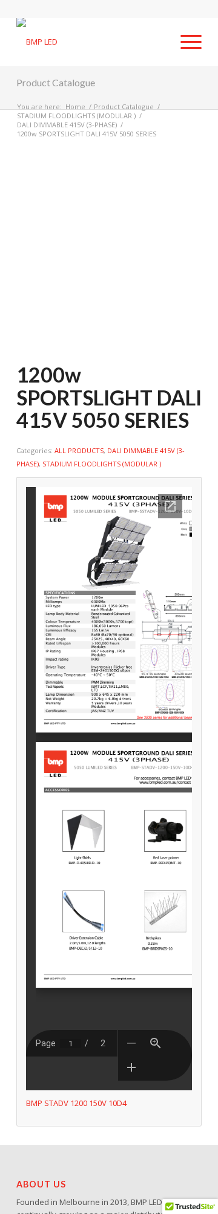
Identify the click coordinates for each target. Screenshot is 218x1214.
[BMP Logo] (90, 41)
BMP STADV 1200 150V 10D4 (76, 1103)
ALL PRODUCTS (79, 450)
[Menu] (185, 41)
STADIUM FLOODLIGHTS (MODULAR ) (101, 463)
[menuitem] (185, 41)
